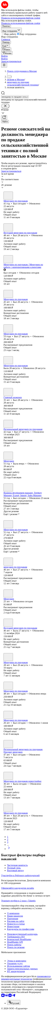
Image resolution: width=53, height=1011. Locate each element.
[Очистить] (5, 106)
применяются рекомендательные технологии (25, 977)
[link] (6, 49)
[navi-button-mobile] (4, 65)
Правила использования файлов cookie (20, 23)
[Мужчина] (8, 196)
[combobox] (14, 96)
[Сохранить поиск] (4, 117)
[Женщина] (8, 360)
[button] (4, 56)
